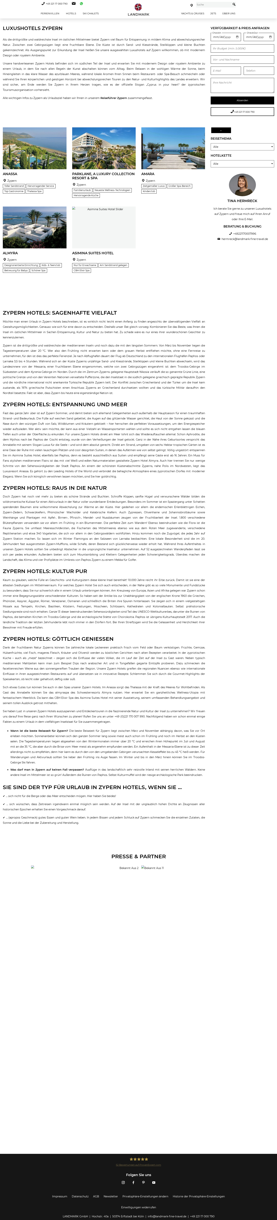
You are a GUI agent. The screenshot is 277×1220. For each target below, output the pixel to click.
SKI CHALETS (90, 13)
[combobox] (213, 5)
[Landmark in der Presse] (83, 880)
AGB (96, 1196)
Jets (213, 13)
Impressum (59, 1196)
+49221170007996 (244, 233)
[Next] (62, 148)
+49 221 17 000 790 (56, 3)
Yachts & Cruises (192, 13)
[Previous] (7, 148)
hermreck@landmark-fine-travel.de (245, 239)
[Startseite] (138, 9)
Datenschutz (80, 1196)
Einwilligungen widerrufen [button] (138, 1207)
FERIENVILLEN (49, 13)
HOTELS (70, 13)
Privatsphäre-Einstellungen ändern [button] (145, 1196)
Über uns (228, 13)
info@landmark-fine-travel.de (167, 1216)
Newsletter (111, 1196)
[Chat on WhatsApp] (80, 3)
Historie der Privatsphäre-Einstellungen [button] (199, 1196)
